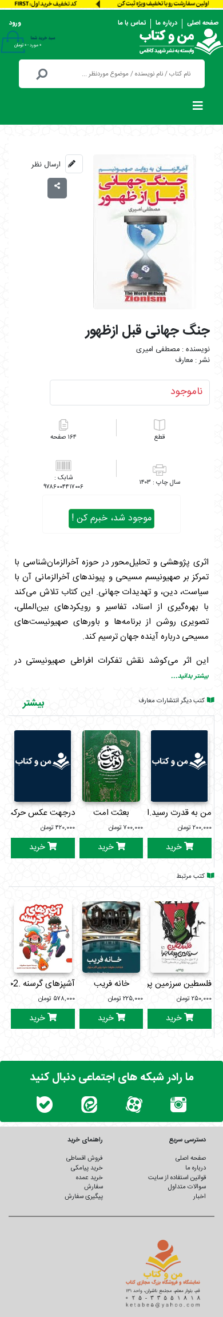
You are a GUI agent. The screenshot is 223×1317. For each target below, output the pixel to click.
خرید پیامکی (87, 1168)
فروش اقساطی (84, 1158)
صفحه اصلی (202, 23)
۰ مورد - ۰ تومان (27, 45)
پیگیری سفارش (84, 1196)
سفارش (93, 1186)
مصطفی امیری (158, 350)
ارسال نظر (46, 164)
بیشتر (33, 703)
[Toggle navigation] (198, 108)
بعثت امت (111, 813)
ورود (15, 23)
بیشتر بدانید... (190, 676)
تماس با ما (132, 23)
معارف (184, 361)
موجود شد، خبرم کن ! (111, 518)
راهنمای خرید (85, 1140)
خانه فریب (111, 984)
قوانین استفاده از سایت (177, 1177)
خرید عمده (89, 1177)
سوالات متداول (187, 1186)
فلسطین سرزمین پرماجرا (170, 984)
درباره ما (166, 23)
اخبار (199, 1196)
